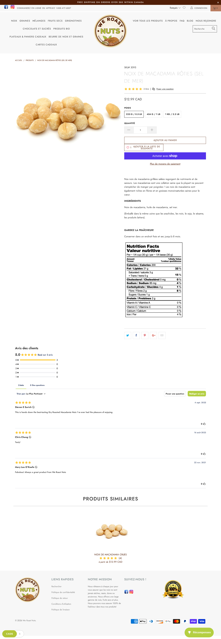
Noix (14, 20)
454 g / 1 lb (153, 114)
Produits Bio (61, 28)
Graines (25, 20)
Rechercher (56, 586)
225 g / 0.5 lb (134, 114)
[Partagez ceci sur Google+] (153, 335)
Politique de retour (59, 598)
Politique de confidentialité (63, 592)
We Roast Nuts (29, 620)
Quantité (129, 123)
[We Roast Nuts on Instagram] (13, 8)
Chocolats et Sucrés (37, 28)
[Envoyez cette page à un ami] (162, 335)
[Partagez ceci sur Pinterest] (144, 335)
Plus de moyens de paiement (165, 164)
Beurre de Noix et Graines (66, 36)
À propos (171, 20)
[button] (175, 8)
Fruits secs (55, 20)
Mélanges (39, 20)
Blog (190, 20)
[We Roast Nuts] (110, 31)
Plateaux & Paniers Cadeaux (28, 36)
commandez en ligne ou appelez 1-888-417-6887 (44, 8)
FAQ (182, 20)
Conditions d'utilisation (61, 603)
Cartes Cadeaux (46, 44)
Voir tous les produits (148, 20)
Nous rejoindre (206, 20)
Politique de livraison (60, 609)
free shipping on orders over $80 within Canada (110, 2)
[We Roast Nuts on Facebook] (6, 8)
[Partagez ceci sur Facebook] (136, 335)
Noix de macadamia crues (110, 531)
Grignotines (73, 20)
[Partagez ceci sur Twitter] (127, 335)
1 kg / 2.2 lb (172, 114)
